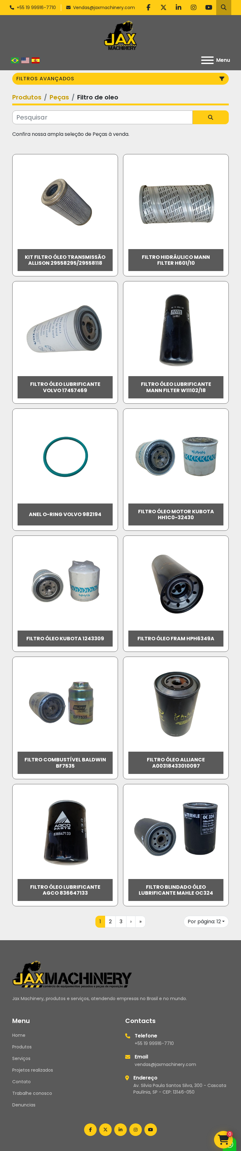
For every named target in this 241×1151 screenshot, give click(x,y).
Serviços (21, 1058)
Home (18, 1035)
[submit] (211, 117)
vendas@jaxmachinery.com (165, 1064)
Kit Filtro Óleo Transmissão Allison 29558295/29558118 (65, 260)
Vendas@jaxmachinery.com (104, 7)
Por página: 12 (204, 921)
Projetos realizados (32, 1070)
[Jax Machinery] (72, 974)
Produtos (22, 1047)
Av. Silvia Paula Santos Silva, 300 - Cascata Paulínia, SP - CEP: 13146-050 (179, 1088)
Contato (21, 1082)
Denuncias (23, 1105)
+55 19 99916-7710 (36, 7)
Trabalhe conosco (32, 1093)
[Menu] (207, 60)
